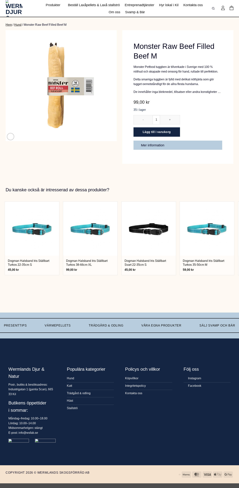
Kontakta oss (193, 5)
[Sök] (214, 8)
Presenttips (15, 325)
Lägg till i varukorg (157, 132)
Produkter (53, 5)
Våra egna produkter (161, 325)
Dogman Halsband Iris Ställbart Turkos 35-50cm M (203, 262)
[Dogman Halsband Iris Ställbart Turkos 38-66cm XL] (90, 229)
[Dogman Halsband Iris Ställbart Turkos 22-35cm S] (32, 229)
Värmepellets (58, 325)
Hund (17, 24)
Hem (9, 24)
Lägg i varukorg (32, 250)
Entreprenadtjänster (139, 5)
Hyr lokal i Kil (169, 5)
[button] (223, 8)
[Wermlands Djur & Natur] (20, 8)
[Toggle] (217, 146)
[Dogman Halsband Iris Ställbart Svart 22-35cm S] (149, 229)
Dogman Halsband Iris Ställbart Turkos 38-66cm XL (87, 262)
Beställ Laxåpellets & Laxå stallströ (94, 5)
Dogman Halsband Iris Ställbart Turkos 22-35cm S (28, 262)
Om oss (114, 12)
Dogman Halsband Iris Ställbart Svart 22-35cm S (145, 262)
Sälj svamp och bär (217, 325)
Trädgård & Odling (106, 325)
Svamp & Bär (135, 12)
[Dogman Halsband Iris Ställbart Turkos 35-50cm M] (207, 229)
